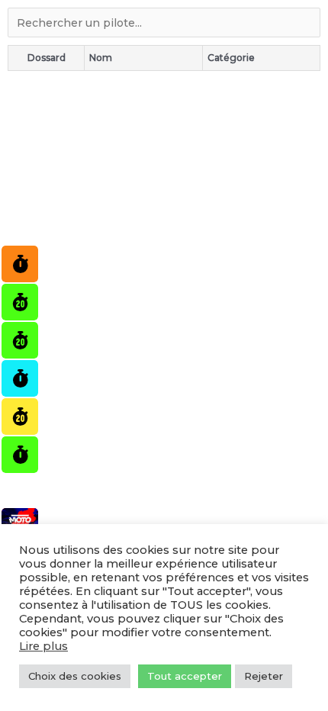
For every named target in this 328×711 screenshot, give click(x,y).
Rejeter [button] (263, 676)
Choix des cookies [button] (74, 676)
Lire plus (43, 646)
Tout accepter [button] (184, 676)
